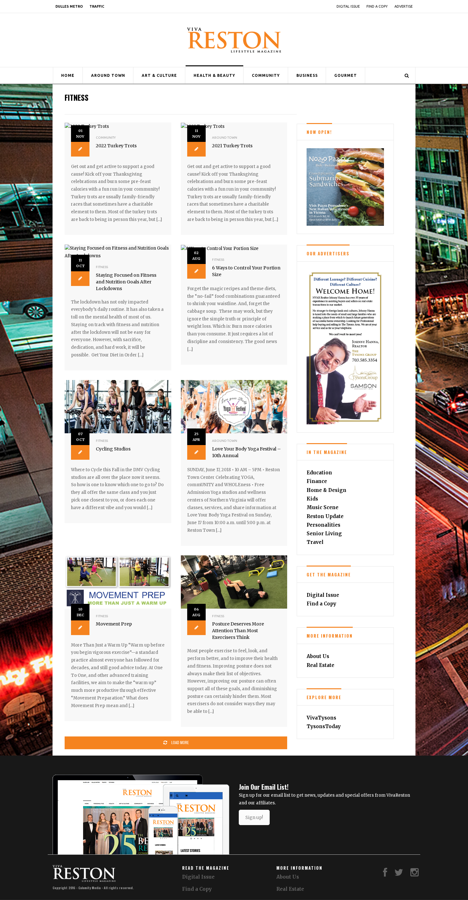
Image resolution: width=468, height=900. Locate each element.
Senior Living (324, 533)
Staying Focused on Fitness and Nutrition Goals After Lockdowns (126, 281)
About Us (318, 656)
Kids (312, 499)
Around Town (108, 75)
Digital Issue (348, 6)
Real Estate (320, 665)
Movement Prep (114, 624)
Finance (317, 481)
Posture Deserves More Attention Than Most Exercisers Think (238, 630)
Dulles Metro (69, 6)
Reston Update (325, 516)
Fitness (102, 267)
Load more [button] (179, 742)
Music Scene (322, 507)
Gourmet (345, 75)
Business (307, 75)
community (106, 137)
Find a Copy (377, 6)
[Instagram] (414, 874)
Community (266, 75)
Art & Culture (159, 75)
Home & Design (326, 490)
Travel (315, 542)
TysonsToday (324, 726)
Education (319, 473)
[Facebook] (385, 874)
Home (67, 75)
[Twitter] (398, 874)
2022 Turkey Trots (116, 146)
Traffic (96, 6)
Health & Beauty (214, 75)
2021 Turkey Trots (232, 146)
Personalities (323, 525)
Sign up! (254, 817)
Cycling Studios (113, 449)
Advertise (403, 6)
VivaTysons (321, 718)
